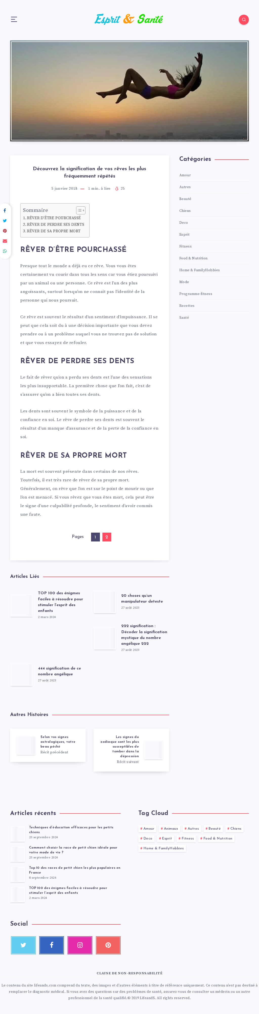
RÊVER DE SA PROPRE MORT (54, 231)
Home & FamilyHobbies (199, 270)
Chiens (185, 211)
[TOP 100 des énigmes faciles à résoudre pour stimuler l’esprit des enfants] (17, 894)
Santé (184, 317)
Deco (183, 222)
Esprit (184, 234)
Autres (185, 187)
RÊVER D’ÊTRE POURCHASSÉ (54, 218)
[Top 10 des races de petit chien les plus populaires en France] (17, 874)
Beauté (185, 199)
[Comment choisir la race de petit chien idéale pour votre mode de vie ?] (17, 854)
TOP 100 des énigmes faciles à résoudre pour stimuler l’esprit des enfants (68, 890)
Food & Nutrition (193, 258)
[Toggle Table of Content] (78, 210)
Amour (185, 175)
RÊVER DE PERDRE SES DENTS (55, 224)
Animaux (171, 829)
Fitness (185, 246)
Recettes (187, 306)
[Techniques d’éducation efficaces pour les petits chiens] (17, 834)
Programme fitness (195, 294)
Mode (184, 282)
